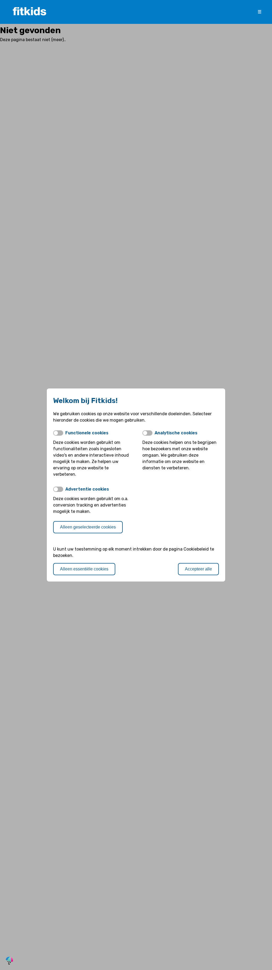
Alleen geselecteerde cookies (88, 527)
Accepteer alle (198, 569)
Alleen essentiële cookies (84, 569)
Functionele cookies (86, 432)
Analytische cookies (176, 432)
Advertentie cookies (87, 489)
